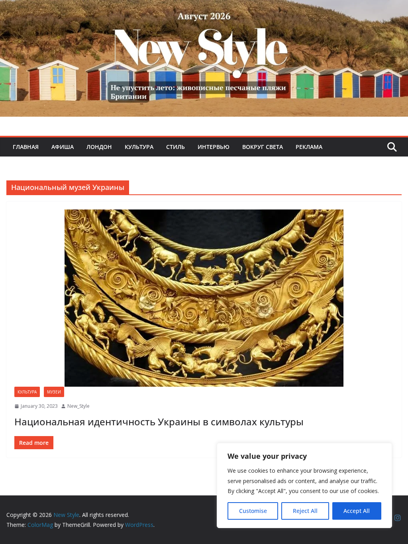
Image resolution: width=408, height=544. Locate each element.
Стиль (175, 147)
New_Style (78, 406)
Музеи (54, 392)
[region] (304, 485)
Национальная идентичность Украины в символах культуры (159, 421)
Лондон (99, 147)
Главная (26, 147)
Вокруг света (262, 147)
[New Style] (204, 8)
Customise (253, 511)
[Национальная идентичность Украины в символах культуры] (204, 298)
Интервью (214, 147)
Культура (139, 147)
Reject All (305, 511)
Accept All (356, 511)
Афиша (62, 147)
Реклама (309, 147)
